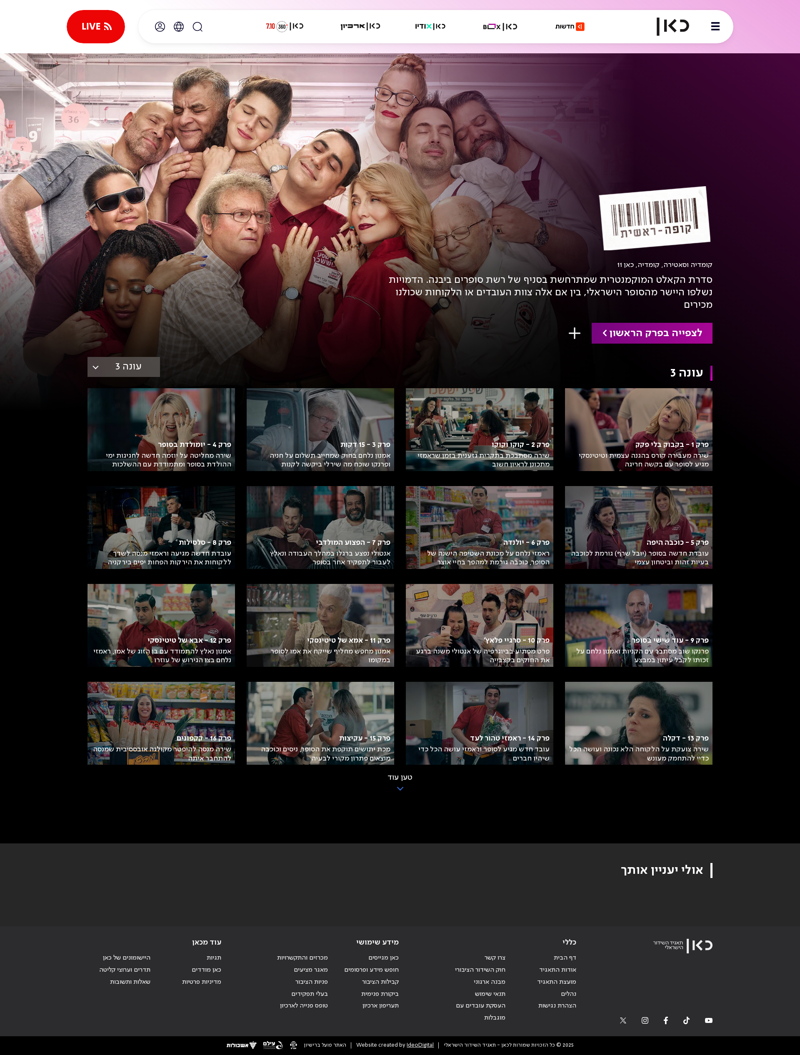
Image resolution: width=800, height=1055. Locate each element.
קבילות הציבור (380, 982)
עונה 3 (128, 367)
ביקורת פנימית (380, 994)
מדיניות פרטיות (201, 982)
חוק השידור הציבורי (480, 970)
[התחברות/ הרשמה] (160, 26)
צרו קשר (495, 958)
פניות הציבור (311, 982)
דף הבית (565, 958)
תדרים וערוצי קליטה (124, 970)
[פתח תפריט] (715, 26)
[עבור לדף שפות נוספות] (178, 26)
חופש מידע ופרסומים (371, 970)
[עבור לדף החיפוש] (197, 26)
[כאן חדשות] (570, 26)
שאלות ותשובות (130, 982)
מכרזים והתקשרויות (302, 958)
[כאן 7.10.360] (284, 26)
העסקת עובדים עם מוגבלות (480, 1012)
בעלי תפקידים (309, 994)
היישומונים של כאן (126, 958)
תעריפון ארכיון (380, 1005)
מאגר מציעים (311, 970)
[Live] (96, 26)
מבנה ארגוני (489, 982)
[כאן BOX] (500, 26)
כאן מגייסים (383, 958)
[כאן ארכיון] (360, 26)
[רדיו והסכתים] (430, 26)
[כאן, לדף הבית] (666, 26)
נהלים (568, 994)
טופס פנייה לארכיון (304, 1006)
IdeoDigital (420, 1045)
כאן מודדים (206, 970)
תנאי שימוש (490, 994)
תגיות (214, 958)
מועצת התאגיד (556, 982)
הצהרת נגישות (557, 1006)
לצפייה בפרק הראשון (655, 333)
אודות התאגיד (557, 970)
